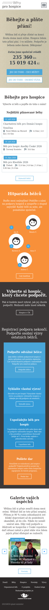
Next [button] (44, 551)
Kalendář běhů (25, 178)
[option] (24, 551)
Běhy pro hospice (11, 4)
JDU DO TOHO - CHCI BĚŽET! (24, 72)
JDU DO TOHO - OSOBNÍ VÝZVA (24, 79)
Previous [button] (4, 551)
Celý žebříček (24, 275)
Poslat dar (25, 476)
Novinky (24, 571)
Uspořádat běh (25, 444)
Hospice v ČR (24, 312)
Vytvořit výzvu (24, 403)
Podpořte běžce (24, 369)
